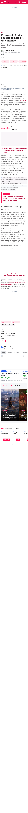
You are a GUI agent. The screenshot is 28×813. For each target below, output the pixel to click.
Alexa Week (24, 352)
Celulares (9, 352)
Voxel (3, 32)
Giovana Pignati (10, 50)
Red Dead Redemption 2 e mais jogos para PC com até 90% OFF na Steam (14, 198)
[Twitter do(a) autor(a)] (2, 341)
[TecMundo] (5, 2)
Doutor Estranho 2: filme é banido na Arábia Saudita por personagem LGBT (15, 150)
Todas (3, 352)
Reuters (4, 87)
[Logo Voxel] (22, 2)
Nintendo (23, 100)
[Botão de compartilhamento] (5, 61)
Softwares (16, 352)
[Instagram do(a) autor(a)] (5, 341)
